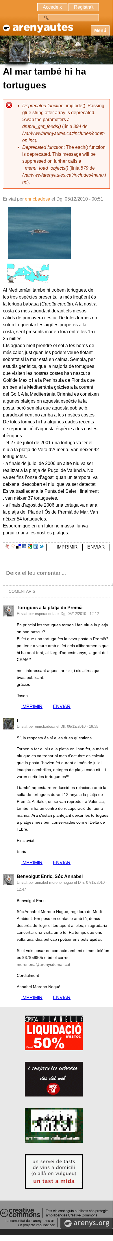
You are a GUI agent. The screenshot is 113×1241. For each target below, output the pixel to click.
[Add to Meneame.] (13, 546)
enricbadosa (37, 199)
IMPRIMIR (67, 546)
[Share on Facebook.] (24, 546)
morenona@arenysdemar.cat (43, 964)
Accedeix (52, 7)
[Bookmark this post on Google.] (30, 546)
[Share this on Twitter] (41, 546)
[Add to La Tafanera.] (7, 546)
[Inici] (37, 25)
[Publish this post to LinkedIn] (36, 546)
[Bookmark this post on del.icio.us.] (18, 546)
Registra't (83, 7)
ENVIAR (96, 546)
